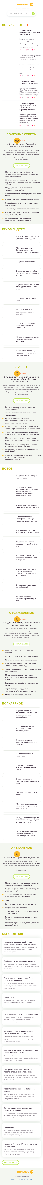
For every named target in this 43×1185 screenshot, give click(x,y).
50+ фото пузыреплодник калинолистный (22, 209)
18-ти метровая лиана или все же (26, 793)
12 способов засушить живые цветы (25, 755)
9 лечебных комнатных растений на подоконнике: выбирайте (26, 557)
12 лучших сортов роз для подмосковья (26, 477)
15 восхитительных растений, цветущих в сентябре (25, 312)
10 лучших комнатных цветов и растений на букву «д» (27, 544)
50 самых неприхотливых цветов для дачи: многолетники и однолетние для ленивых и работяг (22, 182)
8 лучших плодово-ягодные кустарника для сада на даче (30, 32)
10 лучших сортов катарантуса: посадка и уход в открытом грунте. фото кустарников (22, 427)
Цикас (7, 900)
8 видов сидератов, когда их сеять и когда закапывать (21, 623)
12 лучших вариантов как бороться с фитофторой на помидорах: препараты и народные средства (21, 174)
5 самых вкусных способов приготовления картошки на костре (27, 273)
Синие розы (9, 997)
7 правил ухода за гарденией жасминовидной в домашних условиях (20, 690)
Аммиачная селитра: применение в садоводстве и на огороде (18, 1032)
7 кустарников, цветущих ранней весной (26, 586)
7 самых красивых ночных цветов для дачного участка (27, 506)
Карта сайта (21, 1179)
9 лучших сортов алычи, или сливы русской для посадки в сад (27, 287)
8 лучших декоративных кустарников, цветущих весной (20, 408)
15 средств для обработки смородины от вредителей (21, 451)
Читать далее (22, 165)
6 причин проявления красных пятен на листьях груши (26, 767)
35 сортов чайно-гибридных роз (18, 694)
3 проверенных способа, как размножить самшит (21, 684)
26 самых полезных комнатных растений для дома (26, 598)
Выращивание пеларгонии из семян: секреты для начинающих (19, 1109)
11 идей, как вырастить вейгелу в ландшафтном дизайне (18, 189)
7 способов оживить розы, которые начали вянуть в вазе (22, 204)
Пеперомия (9, 1127)
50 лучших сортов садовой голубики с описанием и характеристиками (28, 107)
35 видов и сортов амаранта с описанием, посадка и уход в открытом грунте (27, 820)
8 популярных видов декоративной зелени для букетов (26, 742)
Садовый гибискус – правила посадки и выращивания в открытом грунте (20, 896)
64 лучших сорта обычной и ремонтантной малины (21, 145)
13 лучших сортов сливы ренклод (26, 299)
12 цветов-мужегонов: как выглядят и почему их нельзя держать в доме (26, 833)
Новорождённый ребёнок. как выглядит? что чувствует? (21, 1145)
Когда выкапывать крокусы (16, 908)
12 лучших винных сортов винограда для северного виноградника (26, 806)
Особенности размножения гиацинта (19, 961)
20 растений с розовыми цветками (21, 857)
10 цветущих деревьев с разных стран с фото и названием (26, 325)
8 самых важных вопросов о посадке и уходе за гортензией (23, 670)
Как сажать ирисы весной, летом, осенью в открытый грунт (22, 924)
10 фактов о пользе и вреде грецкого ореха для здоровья (27, 339)
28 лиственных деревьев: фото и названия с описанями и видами (30, 58)
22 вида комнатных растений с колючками (29, 83)
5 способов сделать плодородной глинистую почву (23, 195)
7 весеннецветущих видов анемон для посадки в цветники (20, 414)
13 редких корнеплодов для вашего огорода (19, 651)
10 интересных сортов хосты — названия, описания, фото (25, 728)
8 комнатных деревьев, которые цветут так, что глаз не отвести (26, 353)
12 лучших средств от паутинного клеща (21, 656)
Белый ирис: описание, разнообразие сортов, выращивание (19, 979)
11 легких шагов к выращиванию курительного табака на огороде (18, 219)
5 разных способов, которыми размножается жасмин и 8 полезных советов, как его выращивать (19, 421)
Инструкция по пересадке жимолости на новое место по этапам (21, 1051)
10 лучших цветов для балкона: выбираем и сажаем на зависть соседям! (27, 250)
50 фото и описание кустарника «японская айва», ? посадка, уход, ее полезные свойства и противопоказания (27, 491)
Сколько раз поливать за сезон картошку (21, 1014)
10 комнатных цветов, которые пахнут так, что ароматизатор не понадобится (22, 884)
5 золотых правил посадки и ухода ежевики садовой (27, 237)
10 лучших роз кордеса (25, 262)
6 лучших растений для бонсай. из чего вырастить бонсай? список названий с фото (21, 379)
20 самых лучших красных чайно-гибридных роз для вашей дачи (22, 213)
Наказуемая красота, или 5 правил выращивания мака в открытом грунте (20, 943)
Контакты (29, 1179)
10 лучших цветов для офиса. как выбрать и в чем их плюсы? (22, 890)
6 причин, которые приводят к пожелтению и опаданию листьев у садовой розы (26, 714)
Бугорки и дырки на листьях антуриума (20, 904)
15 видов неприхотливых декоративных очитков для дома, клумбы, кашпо (21, 445)
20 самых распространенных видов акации (22, 199)
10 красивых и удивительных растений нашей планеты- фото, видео (20, 664)
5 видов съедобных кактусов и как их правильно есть (27, 781)
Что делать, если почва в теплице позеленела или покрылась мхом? (18, 1071)
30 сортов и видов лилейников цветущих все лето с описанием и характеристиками (22, 433)
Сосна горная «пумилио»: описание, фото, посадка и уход (21, 912)
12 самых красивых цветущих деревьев (21, 660)
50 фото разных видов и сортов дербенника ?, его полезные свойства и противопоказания (23, 457)
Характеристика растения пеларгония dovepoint (19, 1090)
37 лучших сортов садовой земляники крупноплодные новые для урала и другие (22, 439)
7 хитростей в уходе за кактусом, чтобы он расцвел (27, 531)
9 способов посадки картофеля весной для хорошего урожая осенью (26, 519)
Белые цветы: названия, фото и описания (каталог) (21, 918)
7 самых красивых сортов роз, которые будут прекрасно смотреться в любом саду (26, 572)
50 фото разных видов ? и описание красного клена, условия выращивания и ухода (21, 677)
